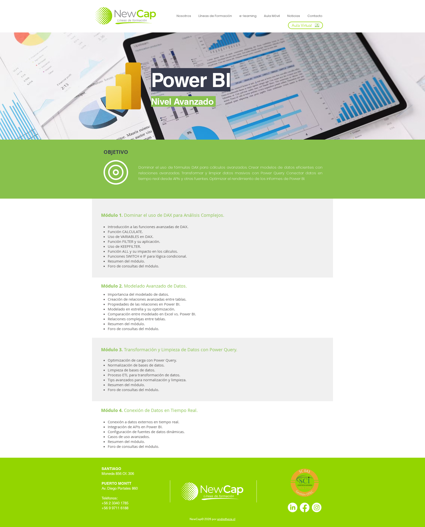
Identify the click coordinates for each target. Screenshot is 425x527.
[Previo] (27, 86)
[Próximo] (398, 86)
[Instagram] (316, 507)
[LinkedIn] (292, 507)
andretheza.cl (226, 519)
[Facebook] (304, 507)
